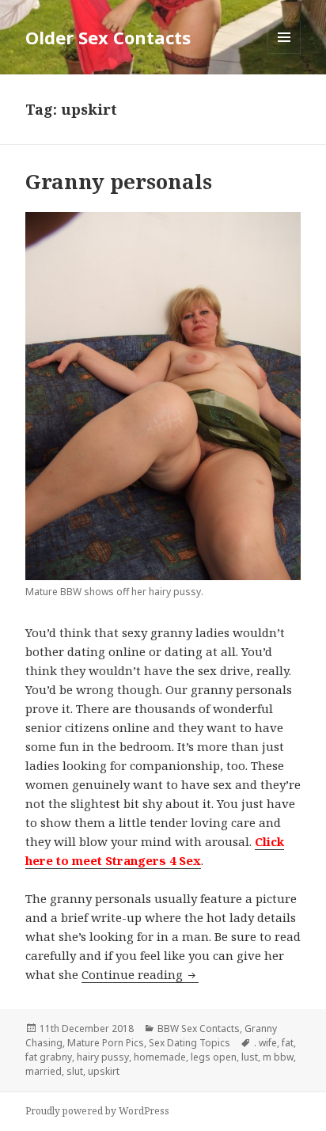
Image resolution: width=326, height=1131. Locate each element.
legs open (214, 1057)
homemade (160, 1057)
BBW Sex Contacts (198, 1028)
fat (288, 1042)
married (43, 1071)
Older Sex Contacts (108, 37)
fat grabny (48, 1057)
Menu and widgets (284, 53)
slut (74, 1071)
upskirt (103, 1071)
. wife (265, 1042)
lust (249, 1057)
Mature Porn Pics (105, 1042)
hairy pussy (103, 1057)
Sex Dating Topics (189, 1042)
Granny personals (118, 181)
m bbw (278, 1057)
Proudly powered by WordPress (97, 1111)
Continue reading (140, 974)
